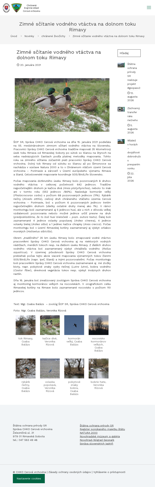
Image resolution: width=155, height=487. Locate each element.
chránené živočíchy (53, 36)
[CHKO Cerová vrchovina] (21, 7)
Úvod (14, 36)
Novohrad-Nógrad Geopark (97, 439)
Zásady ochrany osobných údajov (69, 472)
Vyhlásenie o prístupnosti (109, 472)
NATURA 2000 (89, 432)
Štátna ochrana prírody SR (97, 425)
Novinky (29, 36)
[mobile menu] (149, 7)
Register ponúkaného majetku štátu (102, 429)
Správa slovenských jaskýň (96, 443)
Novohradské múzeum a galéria (100, 436)
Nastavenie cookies (29, 478)
